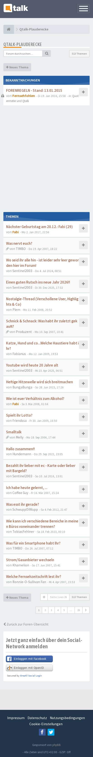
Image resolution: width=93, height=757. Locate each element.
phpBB (56, 745)
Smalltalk (14, 432)
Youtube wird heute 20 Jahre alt (32, 365)
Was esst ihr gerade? (22, 504)
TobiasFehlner (23, 531)
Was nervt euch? (19, 243)
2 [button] (45, 610)
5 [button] (64, 610)
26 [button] (78, 610)
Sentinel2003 (22, 271)
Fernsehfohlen (23, 96)
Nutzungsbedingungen (67, 718)
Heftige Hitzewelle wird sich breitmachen (39, 382)
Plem (16, 309)
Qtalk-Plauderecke (22, 44)
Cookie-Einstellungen (46, 724)
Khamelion (20, 565)
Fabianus (19, 354)
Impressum (16, 718)
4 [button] (57, 610)
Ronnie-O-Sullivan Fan (29, 582)
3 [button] (51, 610)
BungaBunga (22, 387)
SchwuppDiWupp (25, 509)
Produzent (24, 332)
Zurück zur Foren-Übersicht (27, 624)
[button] (86, 610)
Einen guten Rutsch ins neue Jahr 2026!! (38, 282)
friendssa (19, 420)
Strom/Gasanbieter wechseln (30, 560)
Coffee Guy (20, 493)
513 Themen (79, 53)
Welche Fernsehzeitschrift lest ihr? (33, 576)
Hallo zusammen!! (20, 449)
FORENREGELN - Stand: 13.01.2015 (34, 90)
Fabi (15, 232)
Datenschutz (37, 718)
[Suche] (47, 53)
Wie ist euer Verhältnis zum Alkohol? (35, 398)
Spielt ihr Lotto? (19, 415)
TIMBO (21, 249)
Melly (19, 437)
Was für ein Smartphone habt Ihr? (33, 543)
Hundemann (21, 454)
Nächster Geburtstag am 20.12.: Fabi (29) (39, 226)
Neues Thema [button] (18, 67)
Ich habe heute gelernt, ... (26, 487)
